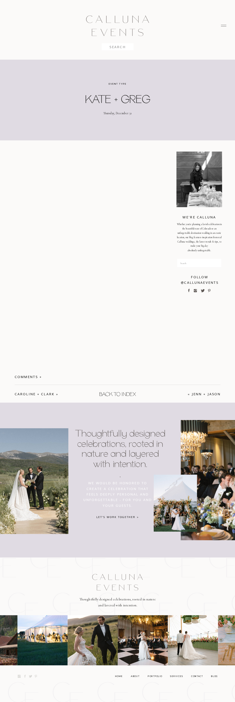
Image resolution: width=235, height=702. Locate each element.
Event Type (118, 84)
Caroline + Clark (34, 394)
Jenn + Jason (206, 394)
